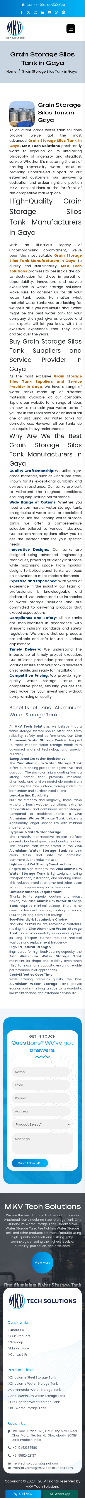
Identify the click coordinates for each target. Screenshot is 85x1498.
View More (42, 1262)
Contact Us (18, 1354)
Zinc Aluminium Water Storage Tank (37, 1396)
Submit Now (26, 1163)
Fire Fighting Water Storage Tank (35, 1402)
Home (11, 71)
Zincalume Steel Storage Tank (33, 1377)
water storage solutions (59, 286)
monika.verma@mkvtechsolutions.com (43, 1468)
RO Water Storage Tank (28, 1408)
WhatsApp (62, 1494)
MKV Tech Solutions (27, 187)
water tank (55, 130)
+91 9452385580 (25, 1447)
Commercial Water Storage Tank (35, 1389)
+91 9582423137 (24, 1455)
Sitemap (16, 1342)
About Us (17, 1330)
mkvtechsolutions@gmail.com (36, 1463)
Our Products (20, 1336)
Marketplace (19, 1348)
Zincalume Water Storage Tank (34, 1383)
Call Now (25, 1494)
